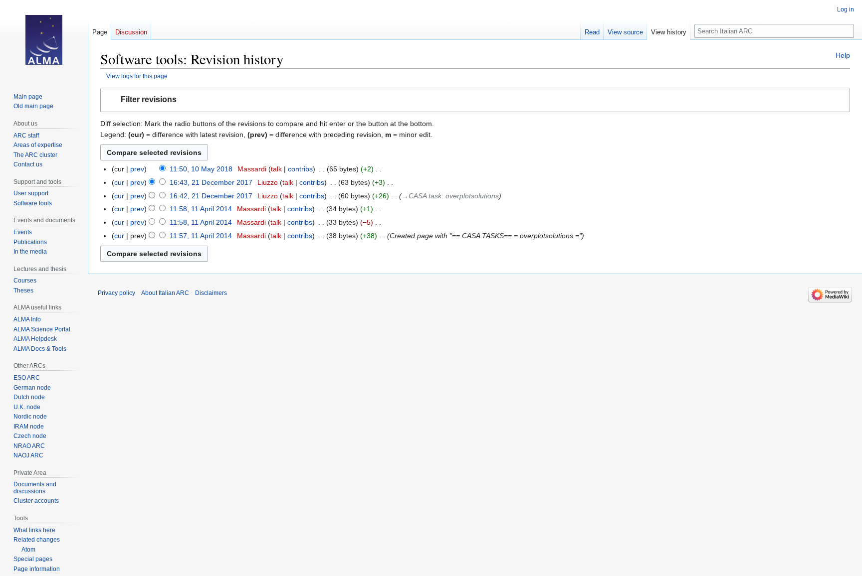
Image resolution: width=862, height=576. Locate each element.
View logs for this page (137, 76)
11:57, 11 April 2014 (201, 236)
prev (137, 169)
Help (843, 55)
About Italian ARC (165, 292)
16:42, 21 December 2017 (211, 196)
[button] (475, 100)
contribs (300, 169)
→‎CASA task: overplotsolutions (450, 196)
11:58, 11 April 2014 (201, 209)
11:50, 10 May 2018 (201, 169)
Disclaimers (211, 292)
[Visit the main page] (44, 40)
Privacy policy (116, 292)
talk (276, 169)
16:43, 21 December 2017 (211, 182)
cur (119, 182)
